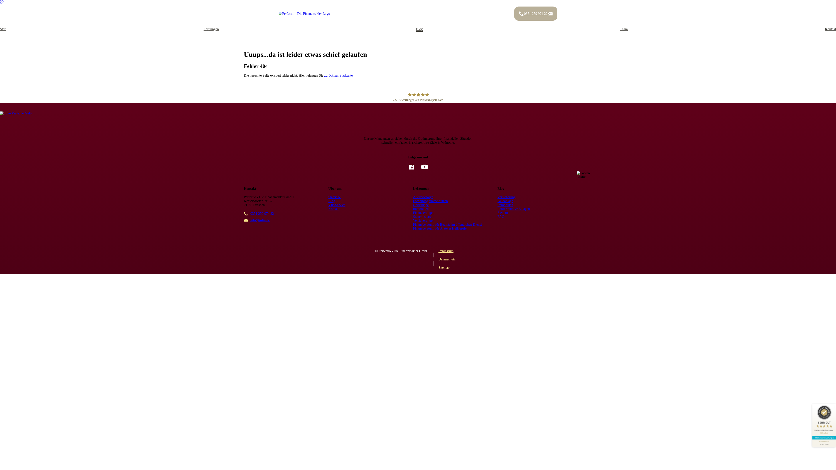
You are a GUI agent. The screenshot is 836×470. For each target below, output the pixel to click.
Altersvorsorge (423, 197)
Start (3, 29)
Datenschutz (446, 259)
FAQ (500, 216)
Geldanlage (421, 205)
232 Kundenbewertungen (824, 437)
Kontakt (830, 29)
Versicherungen (423, 220)
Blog (419, 29)
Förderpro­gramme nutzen (430, 201)
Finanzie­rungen (423, 213)
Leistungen (211, 29)
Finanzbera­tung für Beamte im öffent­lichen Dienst (447, 224)
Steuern (502, 213)
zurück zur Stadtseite (338, 75)
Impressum (445, 251)
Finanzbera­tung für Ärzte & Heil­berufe (440, 228)
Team (624, 29)
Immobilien (421, 209)
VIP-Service (336, 205)
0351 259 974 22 (536, 13)
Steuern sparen (423, 216)
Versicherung (506, 197)
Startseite (334, 197)
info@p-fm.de (260, 220)
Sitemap (444, 267)
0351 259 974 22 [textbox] (262, 213)
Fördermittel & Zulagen (513, 209)
